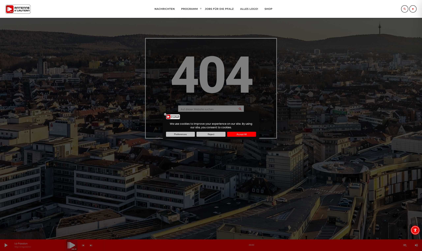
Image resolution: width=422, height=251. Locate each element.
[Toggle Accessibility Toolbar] (415, 230)
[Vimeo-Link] (17, 9)
